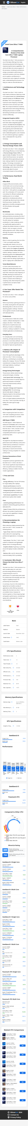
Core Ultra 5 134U (11, 1056)
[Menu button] (4, 2)
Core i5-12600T (6, 905)
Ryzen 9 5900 (6, 924)
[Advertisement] (14, 24)
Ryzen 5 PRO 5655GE (8, 1006)
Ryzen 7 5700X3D (7, 937)
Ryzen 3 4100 (10, 1070)
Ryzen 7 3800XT (6, 878)
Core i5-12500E (6, 896)
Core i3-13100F (6, 960)
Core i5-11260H (6, 869)
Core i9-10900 (6, 947)
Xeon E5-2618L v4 (7, 964)
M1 (3, 951)
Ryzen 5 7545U (10, 1088)
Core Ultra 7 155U (11, 1101)
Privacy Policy (15, 1117)
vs (22, 1036)
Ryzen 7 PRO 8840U (11, 1083)
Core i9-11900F (6, 987)
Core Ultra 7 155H (7, 919)
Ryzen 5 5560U (6, 1019)
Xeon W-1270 (6, 1001)
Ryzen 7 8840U (10, 1038)
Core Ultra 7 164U (7, 873)
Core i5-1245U (10, 1043)
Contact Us (14, 1115)
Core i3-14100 (10, 1061)
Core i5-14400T (6, 892)
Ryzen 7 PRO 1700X (7, 1015)
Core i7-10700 (6, 910)
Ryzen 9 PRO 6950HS (8, 882)
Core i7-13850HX (7, 933)
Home (3, 7)
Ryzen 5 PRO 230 (7, 979)
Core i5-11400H (6, 864)
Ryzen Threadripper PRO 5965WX (11, 992)
